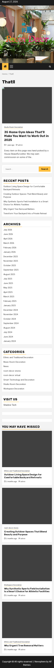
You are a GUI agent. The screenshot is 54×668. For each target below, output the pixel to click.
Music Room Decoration (14, 362)
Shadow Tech (9, 405)
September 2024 (10, 323)
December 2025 (10, 256)
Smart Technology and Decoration (18, 380)
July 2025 (7, 279)
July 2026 (7, 230)
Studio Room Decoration (13, 127)
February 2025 (9, 301)
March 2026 (8, 243)
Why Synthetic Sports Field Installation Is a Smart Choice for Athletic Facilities (27, 590)
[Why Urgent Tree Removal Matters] (27, 620)
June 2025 (8, 283)
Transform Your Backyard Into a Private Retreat (25, 213)
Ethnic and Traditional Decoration (18, 357)
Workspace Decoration (13, 388)
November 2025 (10, 261)
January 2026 (9, 252)
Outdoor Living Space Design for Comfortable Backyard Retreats (23, 476)
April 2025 (7, 292)
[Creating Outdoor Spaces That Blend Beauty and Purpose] (27, 506)
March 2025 (8, 296)
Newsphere (40, 661)
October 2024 (9, 319)
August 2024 (9, 328)
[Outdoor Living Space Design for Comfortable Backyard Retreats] (27, 449)
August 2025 (9, 274)
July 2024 (7, 332)
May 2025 (7, 287)
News (6, 366)
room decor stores (12, 371)
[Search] (50, 66)
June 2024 (8, 337)
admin (20, 145)
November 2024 (10, 314)
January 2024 (9, 341)
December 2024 (10, 310)
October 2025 (9, 265)
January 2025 (9, 305)
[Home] (5, 67)
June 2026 (8, 234)
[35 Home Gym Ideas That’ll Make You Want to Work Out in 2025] (27, 105)
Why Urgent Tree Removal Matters (18, 209)
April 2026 (7, 238)
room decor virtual (11, 375)
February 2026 (9, 247)
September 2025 (10, 270)
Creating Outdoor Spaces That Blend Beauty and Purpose (25, 533)
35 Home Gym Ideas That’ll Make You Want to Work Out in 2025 (26, 136)
